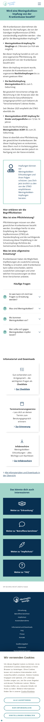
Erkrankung (22, 610)
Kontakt (22, 637)
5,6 (37, 38)
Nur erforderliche (22, 708)
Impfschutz (22, 617)
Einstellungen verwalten (22, 715)
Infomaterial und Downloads (22, 627)
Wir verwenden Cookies (19, 657)
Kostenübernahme (22, 620)
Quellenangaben (22, 644)
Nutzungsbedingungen (22, 651)
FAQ (22, 630)
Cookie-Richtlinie (28, 691)
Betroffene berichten (22, 614)
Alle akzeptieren (22, 700)
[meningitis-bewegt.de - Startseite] (9, 4)
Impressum (22, 647)
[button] (22, 297)
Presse (22, 634)
